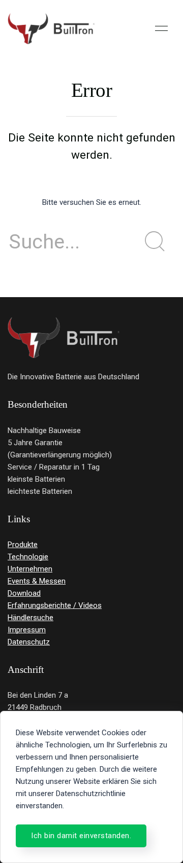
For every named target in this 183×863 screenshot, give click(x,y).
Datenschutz (29, 641)
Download (24, 593)
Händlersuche (30, 617)
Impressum (27, 629)
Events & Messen (37, 581)
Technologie (28, 556)
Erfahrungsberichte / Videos (55, 605)
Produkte (23, 544)
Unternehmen (30, 568)
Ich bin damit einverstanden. (81, 835)
